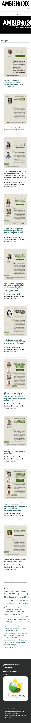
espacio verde (19, 617)
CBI (5, 600)
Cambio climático (16, 597)
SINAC (16, 640)
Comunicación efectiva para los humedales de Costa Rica (15, 560)
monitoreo (20, 624)
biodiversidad (11, 594)
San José (7, 635)
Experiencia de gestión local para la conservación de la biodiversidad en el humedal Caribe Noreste (14, 231)
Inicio (2, 14)
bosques (23, 594)
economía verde (17, 614)
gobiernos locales (24, 619)
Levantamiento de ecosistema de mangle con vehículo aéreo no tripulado (14, 452)
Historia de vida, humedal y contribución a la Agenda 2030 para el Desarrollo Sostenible (14, 342)
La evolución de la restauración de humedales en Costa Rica (15, 129)
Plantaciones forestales (10, 628)
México (26, 624)
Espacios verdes (9, 617)
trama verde (10, 647)
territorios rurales (22, 645)
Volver (28, 41)
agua (13, 591)
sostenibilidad (10, 645)
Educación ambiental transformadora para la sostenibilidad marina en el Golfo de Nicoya (13, 83)
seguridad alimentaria (10, 637)
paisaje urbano (22, 626)
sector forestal (22, 635)
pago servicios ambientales (11, 626)
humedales (8, 622)
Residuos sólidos (22, 633)
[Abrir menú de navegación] (28, 9)
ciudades (13, 600)
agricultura (7, 591)
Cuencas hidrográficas (14, 609)
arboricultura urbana (22, 591)
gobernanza (13, 619)
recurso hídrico (15, 630)
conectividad (10, 603)
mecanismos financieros (10, 624)
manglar (25, 622)
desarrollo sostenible (14, 612)
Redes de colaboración (11, 633)
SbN (14, 635)
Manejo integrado (17, 622)
